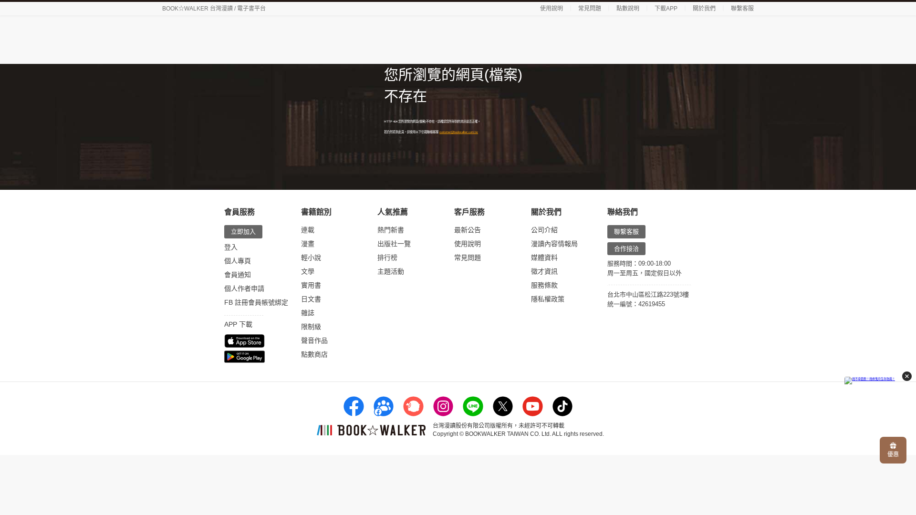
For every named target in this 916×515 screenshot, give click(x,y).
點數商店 (314, 354)
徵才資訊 (544, 271)
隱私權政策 (547, 299)
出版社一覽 (394, 243)
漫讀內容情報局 (554, 243)
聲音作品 (314, 340)
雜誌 (307, 313)
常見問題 (589, 8)
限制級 (311, 326)
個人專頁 (237, 261)
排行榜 (387, 257)
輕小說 (311, 257)
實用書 (311, 285)
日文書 (311, 299)
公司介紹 (544, 230)
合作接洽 (626, 248)
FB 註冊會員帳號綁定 (256, 302)
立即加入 (243, 231)
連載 (307, 230)
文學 (307, 271)
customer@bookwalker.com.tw (458, 132)
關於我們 (704, 8)
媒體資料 (544, 257)
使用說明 (551, 8)
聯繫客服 (742, 8)
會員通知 (237, 274)
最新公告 (467, 230)
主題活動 (390, 271)
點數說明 (627, 8)
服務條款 (544, 285)
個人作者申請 (244, 288)
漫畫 (307, 243)
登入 (231, 247)
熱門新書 (390, 230)
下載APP (666, 8)
